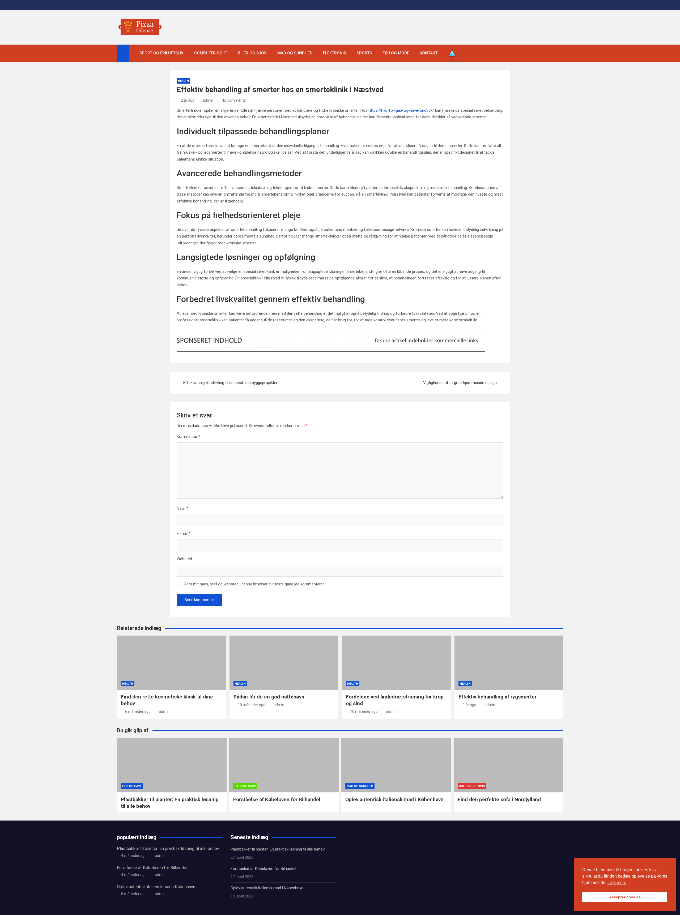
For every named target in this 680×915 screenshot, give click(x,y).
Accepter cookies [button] (625, 897)
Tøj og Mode (395, 53)
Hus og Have (132, 786)
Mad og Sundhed (294, 53)
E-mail (183, 533)
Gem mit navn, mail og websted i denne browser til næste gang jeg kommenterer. (254, 584)
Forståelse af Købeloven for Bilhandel (276, 799)
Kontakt (428, 53)
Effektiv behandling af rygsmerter (497, 697)
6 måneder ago (138, 711)
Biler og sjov (252, 53)
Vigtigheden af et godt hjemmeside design (460, 382)
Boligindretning (472, 786)
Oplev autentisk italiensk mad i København (394, 799)
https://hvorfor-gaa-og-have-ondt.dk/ (401, 110)
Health (183, 81)
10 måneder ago (251, 705)
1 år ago (469, 705)
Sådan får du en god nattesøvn (268, 697)
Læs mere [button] (616, 882)
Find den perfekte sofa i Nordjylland (499, 799)
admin (208, 100)
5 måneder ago (134, 894)
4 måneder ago (134, 855)
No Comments (234, 100)
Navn (182, 508)
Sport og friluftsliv (161, 53)
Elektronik (334, 53)
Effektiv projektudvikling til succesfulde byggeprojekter (230, 382)
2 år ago (187, 100)
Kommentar (188, 436)
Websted (184, 558)
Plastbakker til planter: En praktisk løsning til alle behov (168, 848)
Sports (364, 53)
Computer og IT (210, 53)
